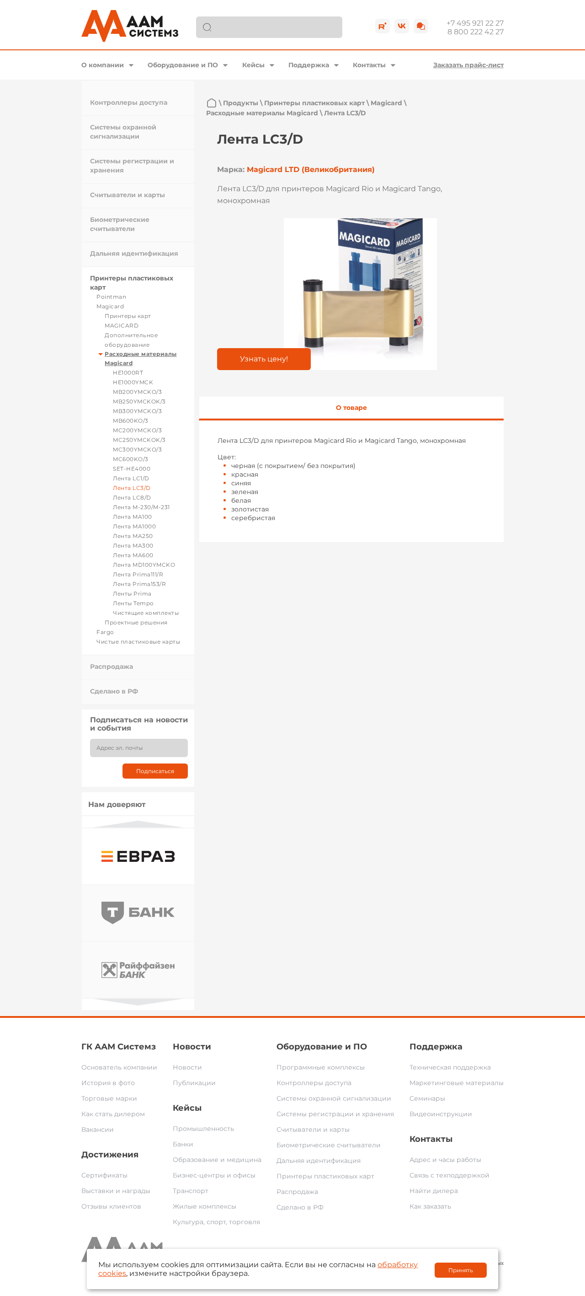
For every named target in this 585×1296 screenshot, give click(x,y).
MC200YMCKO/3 (137, 430)
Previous (138, 824)
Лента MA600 (133, 555)
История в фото (108, 1083)
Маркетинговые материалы (457, 1083)
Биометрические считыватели (329, 1145)
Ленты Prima (132, 593)
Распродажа (111, 666)
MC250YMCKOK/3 (139, 439)
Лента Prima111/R (138, 574)
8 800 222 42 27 (475, 31)
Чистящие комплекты (146, 612)
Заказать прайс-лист (468, 65)
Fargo (105, 632)
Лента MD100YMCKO (144, 564)
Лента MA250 (133, 535)
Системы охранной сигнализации (334, 1098)
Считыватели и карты (127, 195)
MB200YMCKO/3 (137, 391)
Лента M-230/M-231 (141, 507)
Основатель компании (119, 1067)
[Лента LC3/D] (361, 294)
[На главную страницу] (211, 102)
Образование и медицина (217, 1160)
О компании (102, 65)
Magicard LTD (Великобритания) (311, 169)
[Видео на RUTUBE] (382, 26)
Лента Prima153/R (139, 584)
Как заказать (430, 1206)
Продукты (240, 103)
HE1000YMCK (133, 382)
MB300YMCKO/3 (137, 411)
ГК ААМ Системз (118, 1047)
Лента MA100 (132, 516)
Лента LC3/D (132, 487)
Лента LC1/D (131, 478)
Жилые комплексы (204, 1206)
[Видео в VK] (401, 26)
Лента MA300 (133, 545)
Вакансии (97, 1129)
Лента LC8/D (132, 497)
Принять (460, 1270)
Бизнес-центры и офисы (214, 1175)
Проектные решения (136, 622)
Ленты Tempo (133, 603)
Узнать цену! (264, 359)
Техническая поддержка (450, 1067)
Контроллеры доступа (128, 102)
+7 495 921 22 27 (475, 23)
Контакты (369, 65)
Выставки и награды (115, 1191)
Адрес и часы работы (445, 1160)
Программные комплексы (321, 1067)
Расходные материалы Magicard (262, 113)
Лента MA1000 (134, 526)
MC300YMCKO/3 (137, 449)
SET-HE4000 (131, 468)
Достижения (109, 1155)
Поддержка (308, 65)
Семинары (427, 1098)
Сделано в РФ (114, 691)
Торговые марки (109, 1098)
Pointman (111, 296)
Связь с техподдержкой (449, 1175)
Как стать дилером (113, 1114)
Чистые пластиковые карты (138, 641)
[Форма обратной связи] (421, 26)
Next (138, 1002)
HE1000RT (128, 372)
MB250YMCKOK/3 (139, 401)
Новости (192, 1047)
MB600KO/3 (131, 420)
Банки (183, 1144)
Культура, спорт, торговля (216, 1222)
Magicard (110, 306)
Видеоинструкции (441, 1114)
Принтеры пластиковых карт (314, 103)
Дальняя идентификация (134, 253)
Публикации (194, 1083)
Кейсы (253, 65)
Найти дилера (434, 1191)
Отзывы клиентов (111, 1206)
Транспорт (190, 1191)
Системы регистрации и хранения (335, 1114)
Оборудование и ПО (183, 65)
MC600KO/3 (131, 459)
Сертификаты (104, 1175)
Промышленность (203, 1128)
